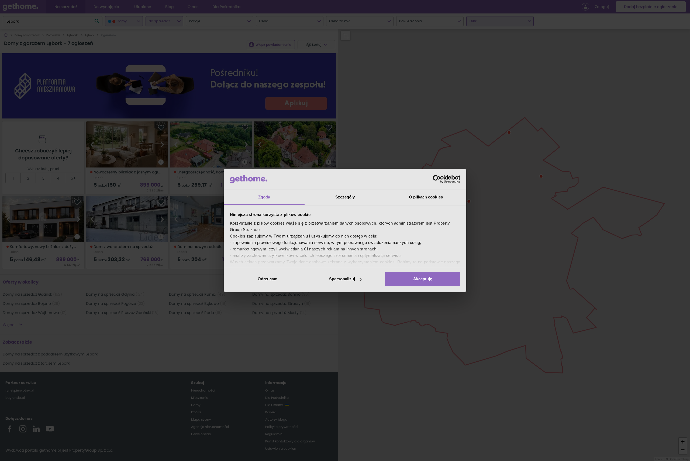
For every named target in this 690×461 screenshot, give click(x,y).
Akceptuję (422, 279)
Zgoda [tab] (264, 197)
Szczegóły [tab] (345, 197)
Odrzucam (267, 279)
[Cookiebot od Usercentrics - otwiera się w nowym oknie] (436, 179)
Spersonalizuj (342, 279)
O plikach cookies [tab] (426, 197)
